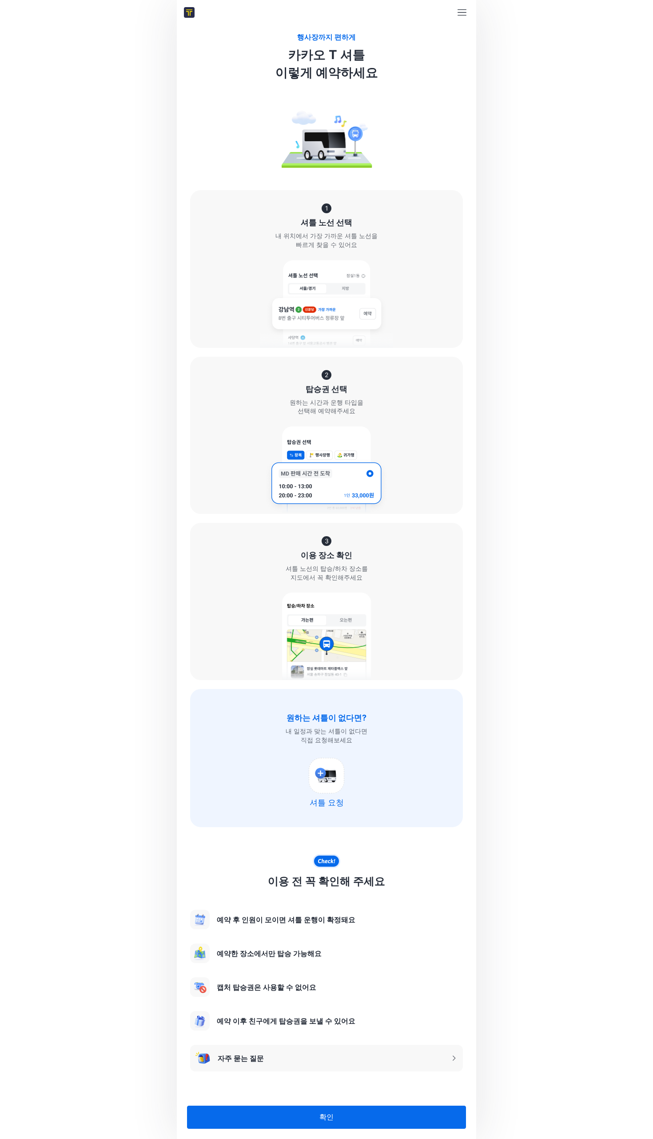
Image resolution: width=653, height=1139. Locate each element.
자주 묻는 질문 (229, 1060)
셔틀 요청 (327, 802)
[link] (189, 12)
